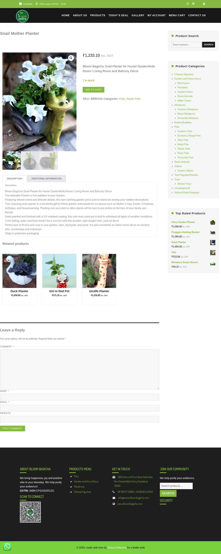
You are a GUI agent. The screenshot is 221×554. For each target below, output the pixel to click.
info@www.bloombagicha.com (133, 497)
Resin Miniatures (186, 113)
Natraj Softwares (117, 547)
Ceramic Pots (184, 131)
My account (157, 15)
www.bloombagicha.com (130, 503)
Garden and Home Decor (187, 78)
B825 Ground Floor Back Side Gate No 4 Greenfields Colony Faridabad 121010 (133, 481)
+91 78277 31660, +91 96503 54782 (135, 491)
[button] (71, 58)
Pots (122, 98)
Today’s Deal (118, 15)
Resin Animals (185, 96)
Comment (7, 346)
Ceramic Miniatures (187, 109)
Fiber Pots (182, 140)
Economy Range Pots (189, 135)
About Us (80, 15)
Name (4, 391)
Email (4, 402)
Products (97, 15)
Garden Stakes (185, 170)
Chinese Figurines (183, 74)
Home (66, 15)
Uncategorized (182, 188)
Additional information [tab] (46, 178)
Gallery (138, 15)
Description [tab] (14, 178)
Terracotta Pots (185, 157)
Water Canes (184, 100)
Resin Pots (134, 98)
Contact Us (197, 15)
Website (5, 413)
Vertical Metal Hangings (186, 192)
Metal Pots (183, 144)
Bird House (183, 83)
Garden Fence (185, 91)
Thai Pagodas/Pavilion (186, 175)
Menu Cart (177, 15)
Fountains (182, 87)
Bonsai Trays (184, 183)
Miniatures (179, 105)
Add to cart (93, 89)
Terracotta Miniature (187, 118)
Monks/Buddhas (183, 122)
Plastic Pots (183, 148)
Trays (177, 179)
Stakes (178, 166)
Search (208, 44)
